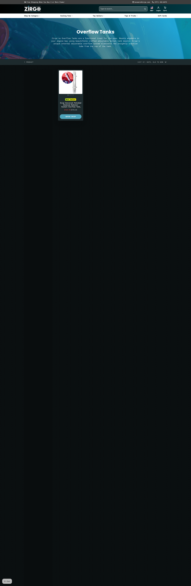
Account (158, 8)
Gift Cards (162, 16)
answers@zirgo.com (142, 2)
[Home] (32, 9)
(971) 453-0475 (160, 2)
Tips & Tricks (130, 16)
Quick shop (70, 116)
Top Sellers (98, 16)
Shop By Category (31, 16)
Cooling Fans (65, 16)
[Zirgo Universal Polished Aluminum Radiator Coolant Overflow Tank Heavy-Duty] (60, 83)
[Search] (145, 9)
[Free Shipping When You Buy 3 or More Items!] (44, 2)
